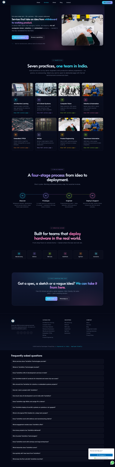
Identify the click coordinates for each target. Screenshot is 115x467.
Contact (68, 2)
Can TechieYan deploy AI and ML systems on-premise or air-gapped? (34, 407)
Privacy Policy (51, 346)
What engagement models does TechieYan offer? (28, 424)
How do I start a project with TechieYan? (25, 390)
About (54, 2)
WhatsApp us (64, 298)
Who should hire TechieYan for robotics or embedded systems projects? (35, 384)
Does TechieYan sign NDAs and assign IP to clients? (29, 401)
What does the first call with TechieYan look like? (28, 459)
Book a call (51, 298)
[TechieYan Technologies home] (4, 2)
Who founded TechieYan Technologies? (25, 436)
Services (46, 2)
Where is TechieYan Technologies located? (26, 367)
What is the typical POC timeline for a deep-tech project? (30, 413)
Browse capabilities (37, 37)
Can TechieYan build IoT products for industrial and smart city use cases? (35, 378)
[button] (112, 463)
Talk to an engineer (20, 37)
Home (38, 2)
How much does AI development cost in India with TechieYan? (32, 396)
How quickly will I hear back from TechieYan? (26, 453)
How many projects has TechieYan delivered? (27, 430)
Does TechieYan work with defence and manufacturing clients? (32, 419)
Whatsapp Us (102, 455)
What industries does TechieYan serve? (25, 447)
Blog (61, 2)
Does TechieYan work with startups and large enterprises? (31, 441)
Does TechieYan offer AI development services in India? (30, 373)
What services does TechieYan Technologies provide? (29, 361)
